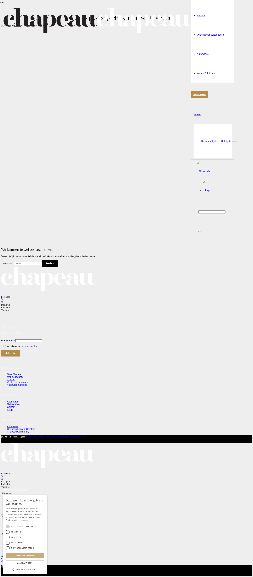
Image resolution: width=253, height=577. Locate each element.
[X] (2, 299)
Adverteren (12, 426)
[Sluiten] (199, 231)
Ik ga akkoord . (21, 346)
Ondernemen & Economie (210, 35)
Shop (10, 409)
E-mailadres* (8, 340)
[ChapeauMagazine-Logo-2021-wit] (48, 290)
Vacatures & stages (17, 385)
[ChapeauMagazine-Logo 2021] (97, 32)
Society (201, 15)
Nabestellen (13, 404)
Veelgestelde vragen (17, 382)
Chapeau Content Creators (21, 429)
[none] (215, 181)
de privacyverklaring (27, 346)
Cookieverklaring (78, 436)
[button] (197, 114)
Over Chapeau (14, 374)
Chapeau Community (18, 431)
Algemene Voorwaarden (39, 436)
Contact (11, 379)
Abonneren (13, 401)
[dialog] (25, 534)
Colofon (11, 407)
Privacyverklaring (60, 436)
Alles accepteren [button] (25, 555)
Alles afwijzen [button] (25, 563)
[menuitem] (203, 171)
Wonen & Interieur (206, 73)
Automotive (203, 54)
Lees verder (23, 520)
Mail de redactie (15, 377)
